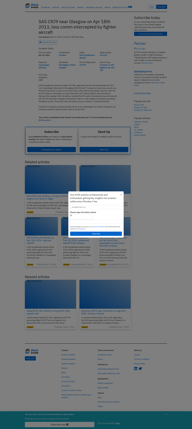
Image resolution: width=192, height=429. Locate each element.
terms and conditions (98, 227)
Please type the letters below (83, 212)
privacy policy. (80, 229)
